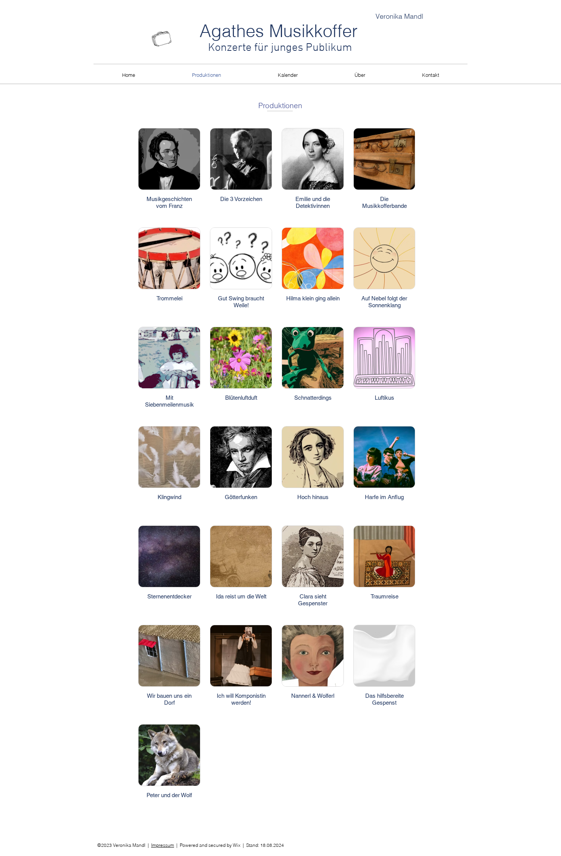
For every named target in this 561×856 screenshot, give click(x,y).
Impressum (162, 845)
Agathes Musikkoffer (279, 30)
